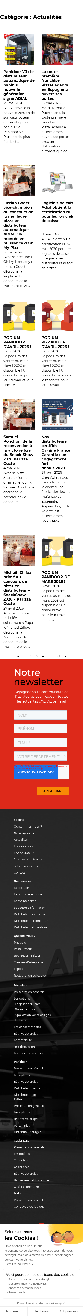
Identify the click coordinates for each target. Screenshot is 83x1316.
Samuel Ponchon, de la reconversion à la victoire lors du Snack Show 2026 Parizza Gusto (18, 450)
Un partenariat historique (31, 1180)
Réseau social (17, 1292)
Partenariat (22, 1125)
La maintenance (25, 901)
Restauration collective (30, 975)
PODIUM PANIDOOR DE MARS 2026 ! (56, 577)
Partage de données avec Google (29, 1279)
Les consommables (27, 1027)
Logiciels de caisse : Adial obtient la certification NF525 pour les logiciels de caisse (61, 212)
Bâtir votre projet (26, 1033)
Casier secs (21, 1167)
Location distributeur (28, 1053)
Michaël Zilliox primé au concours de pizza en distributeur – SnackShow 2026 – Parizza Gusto (17, 588)
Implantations (23, 846)
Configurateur (24, 853)
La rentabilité (23, 1040)
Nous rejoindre (24, 833)
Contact (19, 872)
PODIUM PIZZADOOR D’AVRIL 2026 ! (55, 342)
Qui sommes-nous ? (28, 826)
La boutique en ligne (28, 894)
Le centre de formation (30, 907)
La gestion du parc (28, 1004)
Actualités (21, 839)
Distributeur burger (27, 1132)
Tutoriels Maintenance (29, 859)
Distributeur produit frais (31, 921)
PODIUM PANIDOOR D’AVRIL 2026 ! (17, 342)
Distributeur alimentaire (30, 927)
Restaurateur (23, 949)
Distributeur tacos (26, 1094)
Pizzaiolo (20, 942)
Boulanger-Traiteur (27, 955)
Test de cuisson (24, 1046)
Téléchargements (26, 866)
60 (58, 656)
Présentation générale (29, 992)
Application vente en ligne (33, 1015)
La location (21, 888)
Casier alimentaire (26, 1186)
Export (18, 969)
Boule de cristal (25, 1009)
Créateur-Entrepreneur (30, 962)
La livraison (22, 1020)
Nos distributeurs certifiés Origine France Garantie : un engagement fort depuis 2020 (56, 452)
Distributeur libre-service (31, 914)
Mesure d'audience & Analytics (27, 1283)
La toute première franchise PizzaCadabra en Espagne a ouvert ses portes (55, 85)
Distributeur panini (27, 1088)
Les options (22, 998)
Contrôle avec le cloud (29, 1206)
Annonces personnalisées (24, 1288)
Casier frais (21, 1160)
